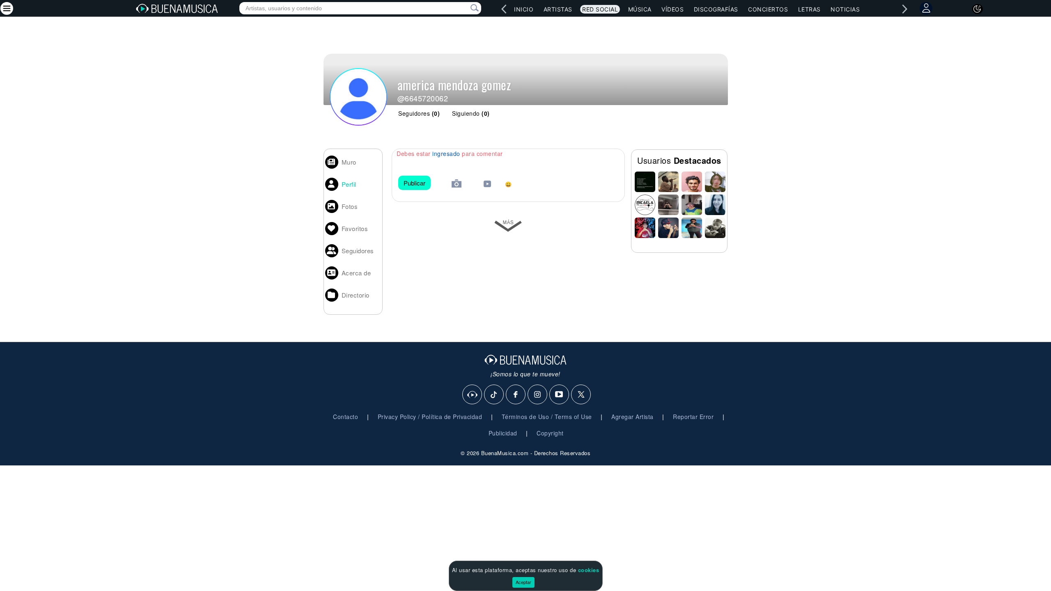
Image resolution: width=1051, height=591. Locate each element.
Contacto (345, 416)
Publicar (414, 183)
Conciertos (768, 9)
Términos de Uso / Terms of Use (547, 416)
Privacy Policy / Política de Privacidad (430, 416)
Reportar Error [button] (693, 416)
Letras (809, 9)
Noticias (845, 9)
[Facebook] (516, 395)
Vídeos (672, 9)
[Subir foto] (456, 184)
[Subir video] (487, 184)
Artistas (558, 9)
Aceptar (523, 582)
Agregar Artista (632, 416)
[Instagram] (538, 395)
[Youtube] (559, 395)
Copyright (550, 433)
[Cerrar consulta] (465, 8)
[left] (504, 9)
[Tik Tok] (494, 395)
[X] (581, 395)
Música (640, 9)
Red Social (600, 9)
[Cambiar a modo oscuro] (977, 9)
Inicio (523, 9)
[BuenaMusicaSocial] (472, 395)
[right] (904, 9)
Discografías (716, 9)
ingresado (446, 153)
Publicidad (503, 433)
